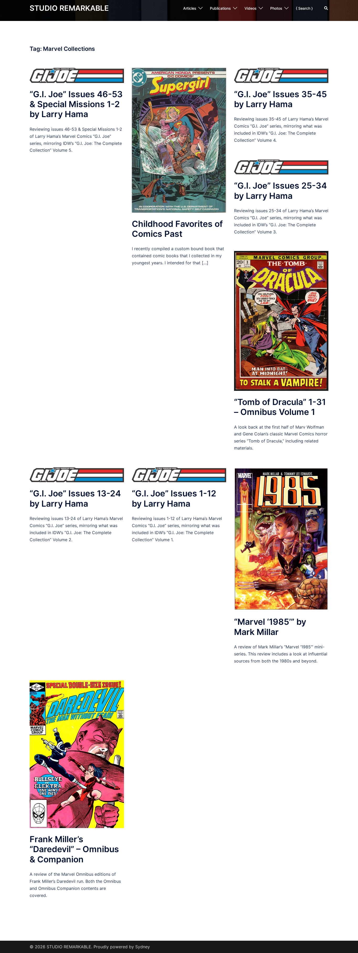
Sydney (142, 946)
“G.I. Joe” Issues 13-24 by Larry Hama (75, 498)
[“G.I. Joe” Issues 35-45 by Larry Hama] (281, 75)
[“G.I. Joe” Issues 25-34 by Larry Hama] (281, 166)
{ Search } (304, 8)
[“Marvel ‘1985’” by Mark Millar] (281, 538)
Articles (189, 8)
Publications (220, 8)
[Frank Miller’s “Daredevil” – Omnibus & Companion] (77, 753)
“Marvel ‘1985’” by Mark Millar (270, 627)
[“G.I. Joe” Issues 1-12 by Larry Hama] (179, 474)
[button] (326, 8)
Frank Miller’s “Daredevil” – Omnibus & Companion (74, 849)
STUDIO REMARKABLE (69, 8)
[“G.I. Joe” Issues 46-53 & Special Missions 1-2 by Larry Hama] (77, 75)
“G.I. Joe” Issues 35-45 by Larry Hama (280, 99)
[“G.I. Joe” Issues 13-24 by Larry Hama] (77, 474)
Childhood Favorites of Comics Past (177, 229)
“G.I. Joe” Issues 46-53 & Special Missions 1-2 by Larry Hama (76, 104)
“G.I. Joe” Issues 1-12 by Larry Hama (174, 498)
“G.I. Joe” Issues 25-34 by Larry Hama (280, 190)
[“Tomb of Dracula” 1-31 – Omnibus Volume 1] (281, 320)
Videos (251, 8)
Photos (276, 8)
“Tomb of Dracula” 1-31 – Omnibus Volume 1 (280, 407)
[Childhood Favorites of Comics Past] (179, 140)
